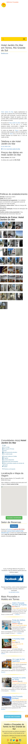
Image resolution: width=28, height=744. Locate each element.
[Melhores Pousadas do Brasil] (3, 39)
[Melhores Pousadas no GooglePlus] (8, 740)
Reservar (14, 526)
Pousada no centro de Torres (19, 679)
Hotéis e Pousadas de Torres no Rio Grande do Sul (14, 726)
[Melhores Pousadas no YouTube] (17, 740)
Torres (16, 130)
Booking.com (4, 53)
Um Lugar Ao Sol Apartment (18, 660)
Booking (9, 529)
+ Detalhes (17, 614)
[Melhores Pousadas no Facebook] (11, 740)
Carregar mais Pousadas (12, 716)
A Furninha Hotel (18, 639)
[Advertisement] (14, 22)
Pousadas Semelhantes (14, 518)
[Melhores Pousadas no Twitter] (13, 740)
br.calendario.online (14, 592)
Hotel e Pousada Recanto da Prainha (19, 604)
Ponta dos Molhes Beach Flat (18, 621)
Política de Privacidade (14, 743)
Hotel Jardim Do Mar (7, 112)
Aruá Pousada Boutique (17, 697)
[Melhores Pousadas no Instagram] (20, 740)
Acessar (11, 149)
